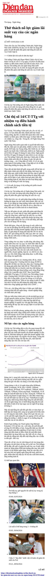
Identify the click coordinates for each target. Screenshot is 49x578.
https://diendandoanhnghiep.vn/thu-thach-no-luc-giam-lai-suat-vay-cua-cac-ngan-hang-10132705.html (22, 574)
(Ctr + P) (43, 17)
